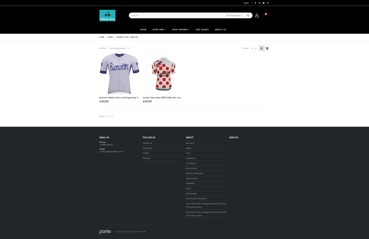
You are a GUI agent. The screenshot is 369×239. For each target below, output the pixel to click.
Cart (188, 153)
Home (143, 29)
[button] (261, 48)
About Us (220, 29)
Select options (135, 58)
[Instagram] (268, 3)
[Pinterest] (264, 3)
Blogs (188, 148)
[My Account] (257, 15)
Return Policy (192, 178)
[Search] (248, 15)
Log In (246, 3)
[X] (259, 3)
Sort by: (102, 48)
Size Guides (202, 29)
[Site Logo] (107, 15)
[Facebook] (255, 3)
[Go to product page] (119, 74)
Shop (188, 188)
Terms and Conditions (196, 198)
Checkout (190, 158)
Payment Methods (194, 173)
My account (191, 168)
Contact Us (191, 163)
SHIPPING (190, 183)
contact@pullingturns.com (111, 151)
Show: (246, 48)
